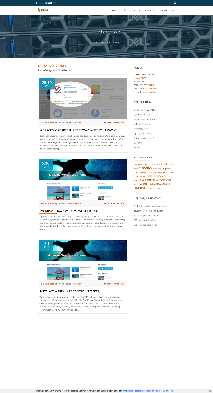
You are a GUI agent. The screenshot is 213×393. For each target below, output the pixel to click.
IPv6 (170, 168)
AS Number (144, 164)
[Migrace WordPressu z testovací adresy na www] (83, 98)
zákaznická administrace (153, 188)
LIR (156, 172)
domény (169, 163)
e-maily (145, 167)
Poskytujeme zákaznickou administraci (151, 205)
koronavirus (150, 172)
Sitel (169, 176)
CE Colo (150, 164)
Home (113, 10)
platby (167, 172)
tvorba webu (165, 179)
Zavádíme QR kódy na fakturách (148, 210)
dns (164, 164)
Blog (173, 10)
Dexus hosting (50, 122)
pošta (172, 172)
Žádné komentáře (115, 122)
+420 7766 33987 (152, 88)
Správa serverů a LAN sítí (145, 109)
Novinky (77, 122)
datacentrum (158, 164)
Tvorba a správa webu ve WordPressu (68, 211)
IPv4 (167, 168)
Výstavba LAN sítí (142, 114)
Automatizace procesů (144, 137)
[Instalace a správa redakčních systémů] (83, 259)
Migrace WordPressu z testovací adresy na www (77, 130)
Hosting (137, 147)
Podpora (136, 10)
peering (159, 172)
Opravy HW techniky (143, 133)
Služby (124, 10)
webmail (136, 184)
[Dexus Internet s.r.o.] (44, 10)
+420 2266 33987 (148, 84)
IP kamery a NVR (141, 128)
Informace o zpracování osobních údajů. (141, 390)
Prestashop (137, 176)
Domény (138, 142)
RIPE (166, 176)
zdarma (139, 187)
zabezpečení (162, 183)
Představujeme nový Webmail (147, 215)
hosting (162, 167)
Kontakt (163, 10)
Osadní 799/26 (142, 77)
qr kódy (143, 176)
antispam (137, 164)
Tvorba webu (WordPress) (146, 119)
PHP (164, 172)
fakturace (154, 168)
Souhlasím (168, 390)
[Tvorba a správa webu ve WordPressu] (83, 179)
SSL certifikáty (149, 179)
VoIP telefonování (142, 123)
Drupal (136, 168)
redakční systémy (156, 175)
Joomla (136, 172)
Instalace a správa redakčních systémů (69, 291)
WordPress (147, 183)
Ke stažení (150, 10)
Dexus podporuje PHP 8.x (145, 224)
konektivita (142, 172)
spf (139, 180)
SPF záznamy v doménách (145, 219)
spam (135, 180)
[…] (59, 148)
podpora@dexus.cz (152, 91)
